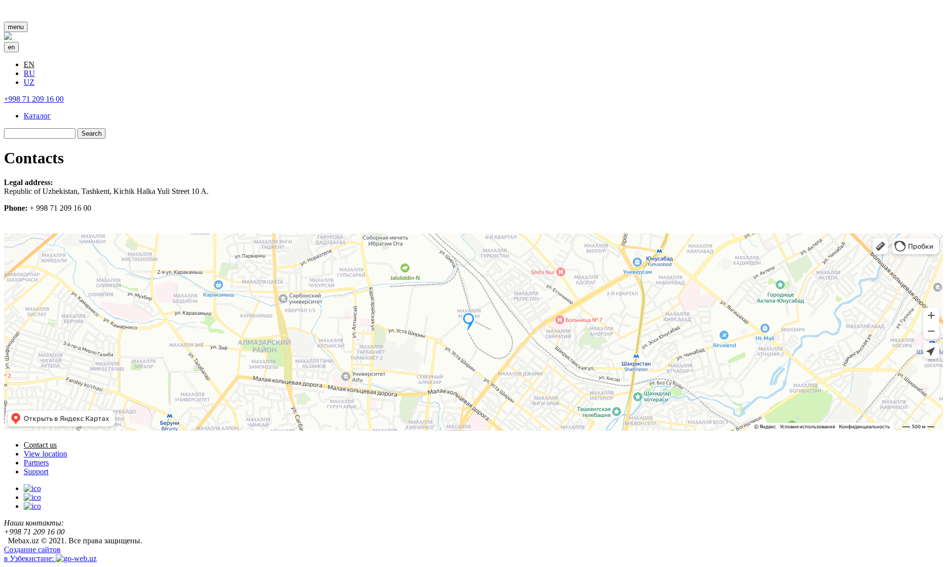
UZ (29, 82)
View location (45, 454)
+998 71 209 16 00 (34, 99)
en (11, 47)
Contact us (40, 445)
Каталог (37, 116)
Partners (36, 462)
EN (29, 64)
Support (36, 471)
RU (29, 73)
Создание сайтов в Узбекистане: (32, 554)
